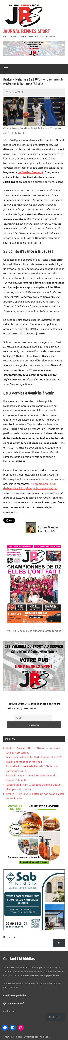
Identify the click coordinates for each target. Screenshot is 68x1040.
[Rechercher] (59, 943)
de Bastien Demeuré (30, 172)
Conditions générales (14, 995)
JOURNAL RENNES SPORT (26, 31)
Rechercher (10, 937)
